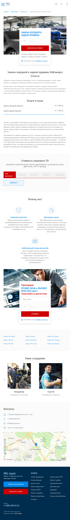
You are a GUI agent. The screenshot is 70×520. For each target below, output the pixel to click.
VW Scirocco (23, 11)
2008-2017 (14, 183)
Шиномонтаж (55, 487)
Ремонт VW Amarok (53, 344)
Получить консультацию (16, 484)
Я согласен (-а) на (36, 61)
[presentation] (4, 379)
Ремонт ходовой (37, 493)
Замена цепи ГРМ (56, 477)
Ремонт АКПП (36, 490)
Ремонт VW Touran (31, 344)
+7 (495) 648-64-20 (13, 419)
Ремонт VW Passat (31, 340)
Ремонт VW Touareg (53, 340)
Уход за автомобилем (57, 496)
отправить (35, 314)
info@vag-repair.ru (13, 423)
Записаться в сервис (15, 491)
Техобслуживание (37, 477)
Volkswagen (14, 11)
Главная (6, 11)
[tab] (10, 175)
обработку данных (42, 61)
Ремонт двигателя (37, 487)
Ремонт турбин (55, 480)
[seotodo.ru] (18, 513)
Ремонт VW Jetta (30, 336)
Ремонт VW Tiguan (53, 336)
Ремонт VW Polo (8, 340)
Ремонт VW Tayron (9, 336)
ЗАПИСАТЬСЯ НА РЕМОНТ (35, 48)
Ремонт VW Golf (8, 344)
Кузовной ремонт (56, 483)
